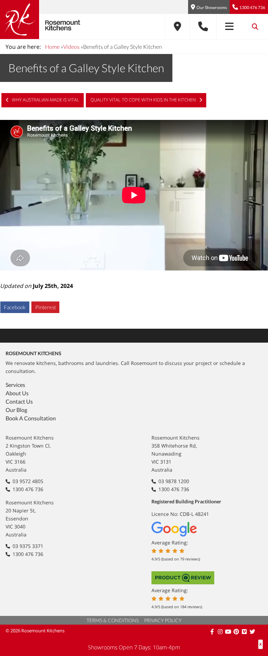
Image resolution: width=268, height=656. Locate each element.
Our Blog (16, 409)
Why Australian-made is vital (45, 100)
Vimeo (245, 631)
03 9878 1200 (173, 481)
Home (52, 46)
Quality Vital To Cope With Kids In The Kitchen (143, 100)
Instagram (221, 631)
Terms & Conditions (113, 620)
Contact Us (19, 401)
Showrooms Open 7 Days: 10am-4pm (134, 647)
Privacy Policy (162, 620)
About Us (17, 393)
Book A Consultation (31, 418)
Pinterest (45, 307)
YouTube (229, 631)
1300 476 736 (252, 7)
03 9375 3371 (28, 546)
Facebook (14, 307)
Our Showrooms (211, 7)
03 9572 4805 (28, 481)
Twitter (253, 631)
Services (15, 384)
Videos (71, 46)
